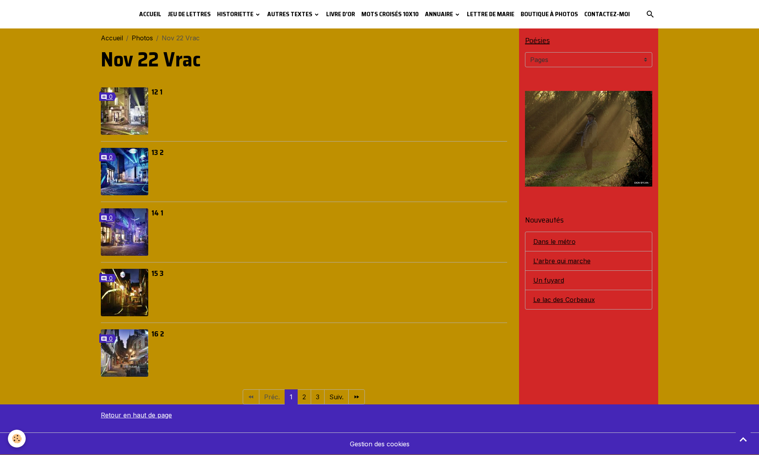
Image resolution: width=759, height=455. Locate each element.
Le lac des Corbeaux (564, 300)
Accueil (150, 14)
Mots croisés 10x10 (390, 14)
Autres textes (290, 14)
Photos (142, 38)
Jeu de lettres (189, 14)
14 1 (157, 213)
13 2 (157, 152)
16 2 (157, 334)
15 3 (157, 273)
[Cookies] (17, 438)
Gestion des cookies (380, 444)
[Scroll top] (743, 439)
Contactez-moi (607, 14)
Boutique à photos (549, 14)
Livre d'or (340, 14)
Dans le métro (554, 241)
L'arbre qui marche (562, 261)
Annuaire (439, 14)
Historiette (236, 14)
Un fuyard (548, 280)
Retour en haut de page (136, 415)
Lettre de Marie (490, 14)
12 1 (156, 92)
